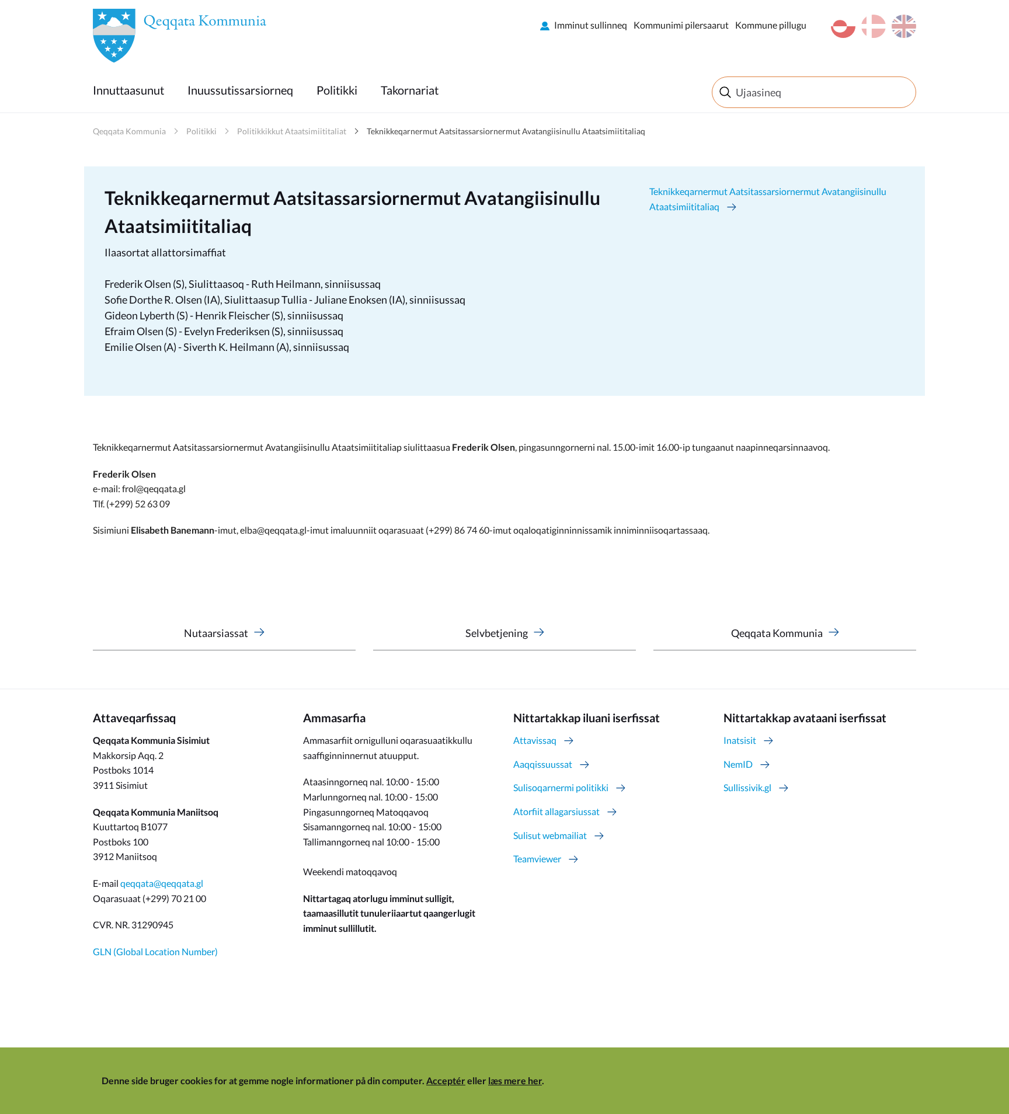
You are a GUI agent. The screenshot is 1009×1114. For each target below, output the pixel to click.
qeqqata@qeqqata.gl (161, 883)
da (873, 26)
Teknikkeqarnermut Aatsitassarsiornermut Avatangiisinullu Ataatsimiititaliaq (506, 131)
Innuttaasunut (128, 90)
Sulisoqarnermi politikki (560, 787)
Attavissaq (534, 740)
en (904, 26)
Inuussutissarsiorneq (240, 90)
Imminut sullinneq (590, 24)
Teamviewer (537, 858)
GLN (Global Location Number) (155, 951)
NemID (738, 764)
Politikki (336, 90)
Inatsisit (739, 740)
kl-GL (843, 26)
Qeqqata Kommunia (129, 131)
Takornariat (410, 90)
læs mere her (515, 1080)
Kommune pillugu (770, 24)
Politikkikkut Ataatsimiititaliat (291, 131)
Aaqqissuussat (542, 764)
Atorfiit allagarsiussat (556, 811)
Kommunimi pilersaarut (681, 24)
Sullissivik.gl (747, 787)
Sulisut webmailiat (550, 835)
